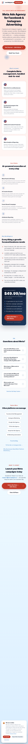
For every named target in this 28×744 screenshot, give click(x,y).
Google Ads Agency (14, 422)
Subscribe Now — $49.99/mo (12, 317)
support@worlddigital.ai (9, 477)
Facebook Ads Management (14, 414)
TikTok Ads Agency (14, 426)
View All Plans (14, 492)
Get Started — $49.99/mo (13, 47)
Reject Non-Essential (17, 736)
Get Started (18, 2)
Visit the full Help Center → (14, 391)
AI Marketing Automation (14, 434)
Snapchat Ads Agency (14, 430)
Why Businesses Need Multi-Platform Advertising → (13, 449)
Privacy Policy (13, 733)
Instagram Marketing (14, 418)
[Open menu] (25, 2)
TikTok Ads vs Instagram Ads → (14, 445)
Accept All (6, 736)
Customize (6, 739)
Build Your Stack (14, 53)
